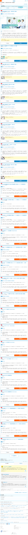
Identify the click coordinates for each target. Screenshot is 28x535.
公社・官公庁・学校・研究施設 (13, 508)
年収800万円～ (16, 514)
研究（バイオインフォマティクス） (11, 511)
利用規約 (15, 526)
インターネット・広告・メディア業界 (6, 505)
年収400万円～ (5, 514)
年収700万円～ (13, 514)
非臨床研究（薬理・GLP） (3, 511)
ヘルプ (1, 525)
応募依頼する (21, 196)
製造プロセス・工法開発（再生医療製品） (4, 512)
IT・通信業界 (2, 505)
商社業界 (25, 505)
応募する (21, 43)
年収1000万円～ (22, 514)
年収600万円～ (10, 514)
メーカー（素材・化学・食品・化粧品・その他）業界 (20, 505)
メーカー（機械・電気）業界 (12, 505)
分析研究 (6, 511)
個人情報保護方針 (4, 531)
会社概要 (15, 525)
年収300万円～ (2, 514)
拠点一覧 (1, 526)
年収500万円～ (8, 514)
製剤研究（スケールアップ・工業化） (17, 511)
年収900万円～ (19, 514)
